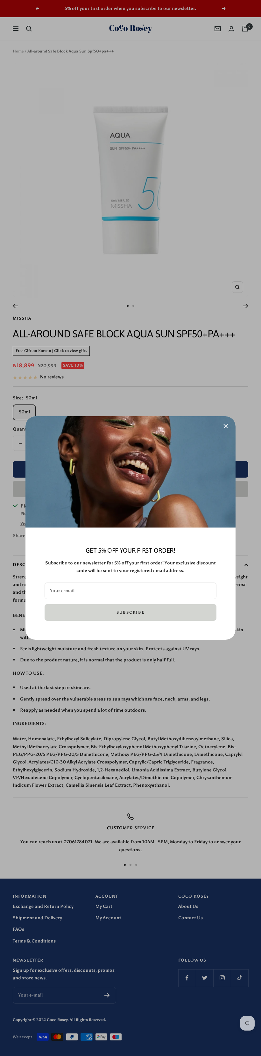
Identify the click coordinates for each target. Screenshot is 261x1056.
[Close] (225, 426)
